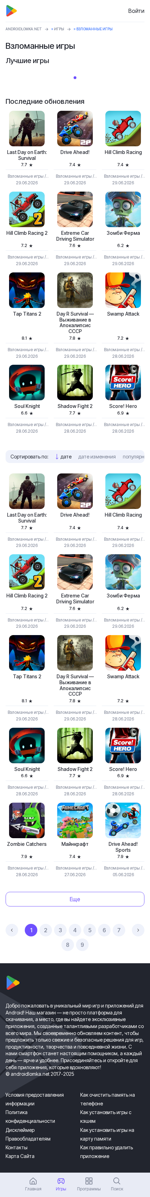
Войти (136, 10)
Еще (75, 899)
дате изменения (97, 457)
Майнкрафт (75, 844)
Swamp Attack (123, 314)
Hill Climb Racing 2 (26, 233)
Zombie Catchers (27, 844)
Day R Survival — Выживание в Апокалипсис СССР (75, 322)
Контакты (17, 1147)
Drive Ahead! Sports (123, 847)
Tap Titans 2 (27, 314)
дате (66, 457)
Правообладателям (28, 1139)
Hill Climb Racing (123, 152)
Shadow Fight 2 (75, 406)
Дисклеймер (20, 1130)
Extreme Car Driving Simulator (75, 236)
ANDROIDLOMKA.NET (24, 29)
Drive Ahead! (75, 152)
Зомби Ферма (123, 233)
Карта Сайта (20, 1156)
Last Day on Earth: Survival (27, 155)
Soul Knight (27, 406)
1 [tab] (75, 77)
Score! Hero (123, 406)
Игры (59, 29)
